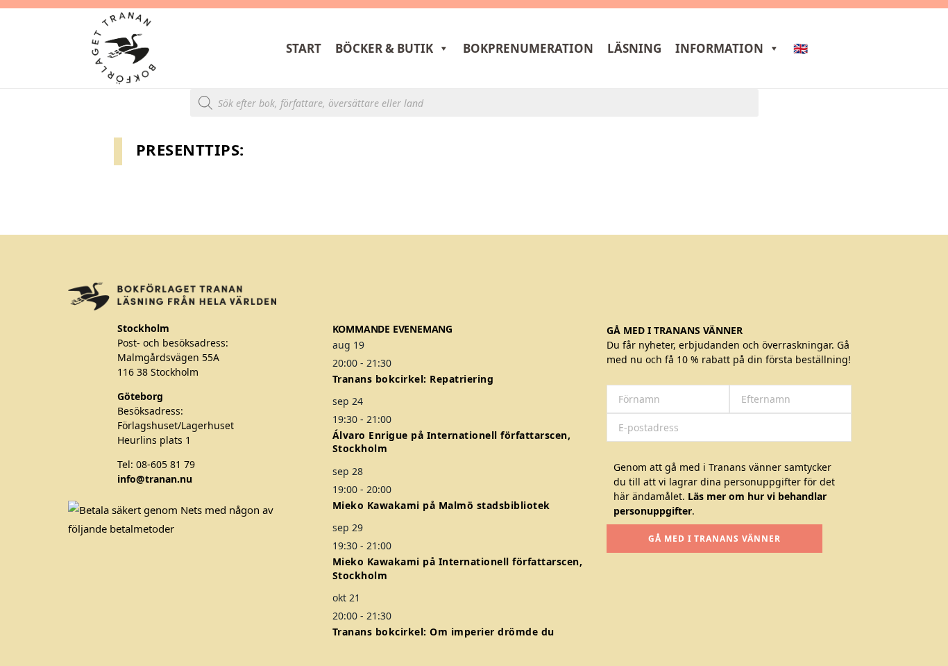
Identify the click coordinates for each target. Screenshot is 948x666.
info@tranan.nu (154, 478)
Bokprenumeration (528, 48)
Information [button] (719, 48)
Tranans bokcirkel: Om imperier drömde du (443, 631)
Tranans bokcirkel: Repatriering (413, 378)
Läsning (634, 48)
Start (303, 48)
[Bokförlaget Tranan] (124, 48)
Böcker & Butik (384, 48)
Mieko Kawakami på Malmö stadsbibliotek (441, 505)
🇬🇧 (800, 48)
